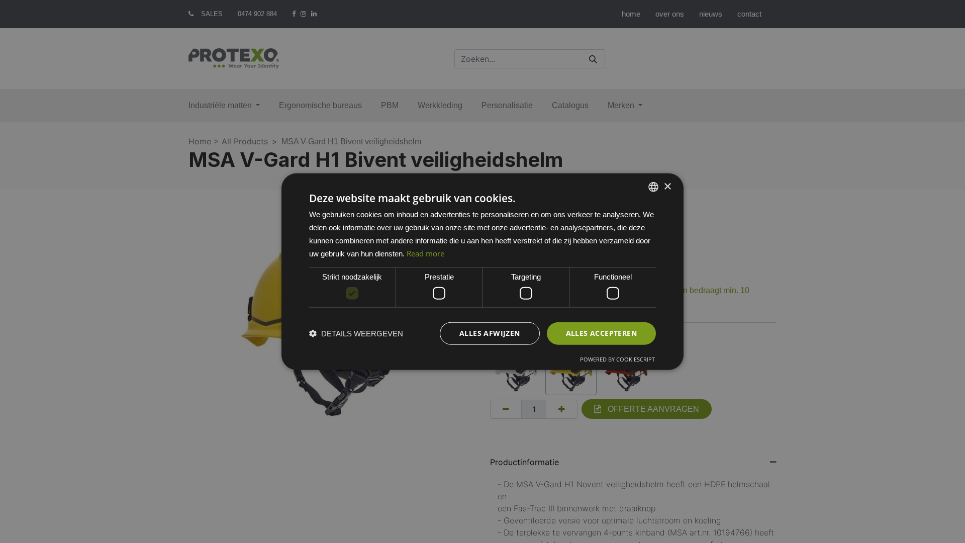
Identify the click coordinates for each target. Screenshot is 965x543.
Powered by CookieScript (617, 359)
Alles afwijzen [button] (489, 333)
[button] (356, 333)
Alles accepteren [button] (601, 333)
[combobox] (653, 187)
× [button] (667, 186)
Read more (425, 253)
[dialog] (482, 271)
